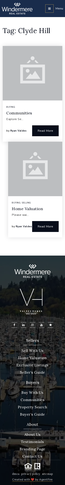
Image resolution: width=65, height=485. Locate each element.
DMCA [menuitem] (16, 474)
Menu (59, 9)
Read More (45, 131)
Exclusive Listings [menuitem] (32, 365)
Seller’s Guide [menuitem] (32, 372)
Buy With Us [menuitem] (32, 392)
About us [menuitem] (32, 434)
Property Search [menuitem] (32, 407)
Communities (19, 113)
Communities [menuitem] (33, 399)
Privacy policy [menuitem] (30, 474)
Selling (26, 202)
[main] (32, 136)
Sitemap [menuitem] (47, 474)
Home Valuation (27, 208)
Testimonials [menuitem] (32, 441)
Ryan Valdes (18, 130)
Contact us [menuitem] (32, 456)
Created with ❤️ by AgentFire (32, 479)
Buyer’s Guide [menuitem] (32, 414)
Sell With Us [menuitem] (32, 350)
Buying (10, 107)
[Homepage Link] (17, 8)
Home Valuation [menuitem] (32, 357)
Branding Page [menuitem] (32, 449)
